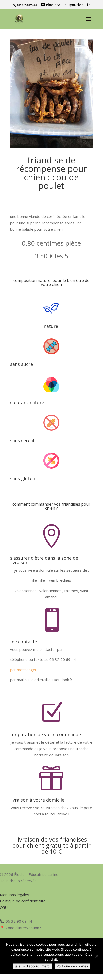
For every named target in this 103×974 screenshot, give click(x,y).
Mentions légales (14, 894)
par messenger (23, 669)
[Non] (96, 956)
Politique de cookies (72, 966)
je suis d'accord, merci (32, 966)
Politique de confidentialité (23, 900)
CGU (4, 907)
